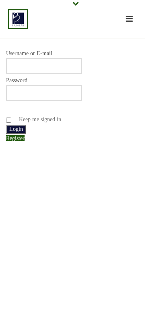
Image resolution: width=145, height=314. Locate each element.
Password (16, 80)
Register (15, 138)
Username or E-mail (29, 53)
